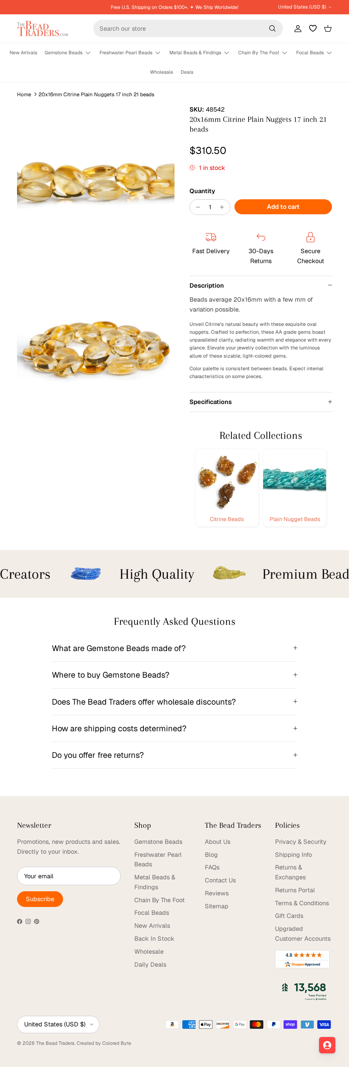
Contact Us (220, 880)
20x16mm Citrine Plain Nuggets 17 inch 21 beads (96, 94)
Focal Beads (310, 52)
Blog (211, 855)
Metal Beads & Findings (195, 52)
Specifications (210, 402)
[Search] (272, 28)
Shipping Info (293, 855)
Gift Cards (289, 916)
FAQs (212, 867)
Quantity (202, 191)
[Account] (296, 28)
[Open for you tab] (327, 1045)
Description (206, 285)
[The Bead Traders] (42, 28)
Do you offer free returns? (98, 755)
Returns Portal (295, 890)
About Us (217, 842)
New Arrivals (23, 52)
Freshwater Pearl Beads (126, 52)
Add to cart (283, 207)
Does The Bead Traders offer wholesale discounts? (144, 701)
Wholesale (161, 72)
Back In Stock (154, 938)
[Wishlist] (313, 28)
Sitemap (216, 906)
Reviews (217, 893)
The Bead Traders (55, 1043)
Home (24, 94)
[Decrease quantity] (196, 207)
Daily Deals (150, 964)
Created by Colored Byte (104, 1043)
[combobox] (188, 28)
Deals (187, 72)
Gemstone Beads (63, 52)
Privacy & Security (301, 842)
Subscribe (40, 899)
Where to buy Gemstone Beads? (110, 674)
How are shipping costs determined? (119, 728)
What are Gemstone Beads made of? (119, 648)
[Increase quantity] (223, 207)
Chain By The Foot (258, 52)
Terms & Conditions (302, 903)
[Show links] (91, 53)
